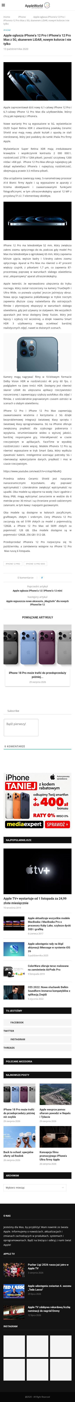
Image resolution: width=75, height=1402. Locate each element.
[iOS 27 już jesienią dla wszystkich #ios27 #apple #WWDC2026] (37, 1346)
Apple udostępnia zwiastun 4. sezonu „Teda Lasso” (49, 1287)
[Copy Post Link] (53, 577)
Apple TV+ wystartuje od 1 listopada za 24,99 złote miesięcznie (34, 901)
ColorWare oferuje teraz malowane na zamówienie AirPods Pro (48, 967)
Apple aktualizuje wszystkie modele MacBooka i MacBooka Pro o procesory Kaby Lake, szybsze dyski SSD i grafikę (49, 924)
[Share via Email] (58, 577)
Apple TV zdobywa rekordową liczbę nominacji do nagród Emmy (49, 1309)
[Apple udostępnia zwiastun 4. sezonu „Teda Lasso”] (13, 1291)
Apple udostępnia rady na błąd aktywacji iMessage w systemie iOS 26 (49, 947)
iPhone (22, 16)
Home (6, 16)
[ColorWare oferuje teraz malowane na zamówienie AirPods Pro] (13, 971)
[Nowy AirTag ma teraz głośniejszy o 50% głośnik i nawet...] (60, 1369)
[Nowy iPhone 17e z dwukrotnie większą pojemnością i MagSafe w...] (37, 1369)
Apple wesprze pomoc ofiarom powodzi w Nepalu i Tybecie (55, 1113)
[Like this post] (44, 577)
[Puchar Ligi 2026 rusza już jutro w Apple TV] (13, 1270)
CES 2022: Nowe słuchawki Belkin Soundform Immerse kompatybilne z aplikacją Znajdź (49, 991)
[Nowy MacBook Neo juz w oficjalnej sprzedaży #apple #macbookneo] (60, 1346)
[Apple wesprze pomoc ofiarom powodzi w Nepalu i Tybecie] (56, 1094)
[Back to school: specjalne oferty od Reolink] (19, 1136)
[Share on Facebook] (48, 577)
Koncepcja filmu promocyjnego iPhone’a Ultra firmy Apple (53, 1156)
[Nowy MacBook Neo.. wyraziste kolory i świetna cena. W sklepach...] (14, 1369)
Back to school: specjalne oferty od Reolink (18, 1154)
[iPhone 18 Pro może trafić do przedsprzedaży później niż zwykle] (37, 647)
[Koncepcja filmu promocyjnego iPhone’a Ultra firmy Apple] (56, 1136)
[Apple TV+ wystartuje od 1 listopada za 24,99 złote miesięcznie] (37, 871)
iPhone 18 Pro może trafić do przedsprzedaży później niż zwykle (19, 1113)
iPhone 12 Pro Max (35, 563)
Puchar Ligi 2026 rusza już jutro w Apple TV (48, 1266)
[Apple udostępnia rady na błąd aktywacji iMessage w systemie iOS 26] (13, 949)
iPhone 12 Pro (13, 563)
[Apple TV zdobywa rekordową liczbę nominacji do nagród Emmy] (13, 1312)
